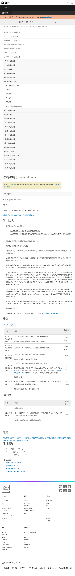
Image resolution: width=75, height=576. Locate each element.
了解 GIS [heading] (48, 496)
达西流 (8, 90)
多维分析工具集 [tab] (10, 131)
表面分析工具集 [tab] (10, 164)
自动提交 (6, 438)
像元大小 (13, 438)
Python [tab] (13, 325)
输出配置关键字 (60, 438)
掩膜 (52, 438)
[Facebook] (60, 486)
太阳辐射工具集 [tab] (10, 160)
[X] (65, 486)
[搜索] (67, 2)
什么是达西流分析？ (12, 469)
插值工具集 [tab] (8, 114)
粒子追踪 (8, 98)
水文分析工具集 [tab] (10, 110)
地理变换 (47, 438)
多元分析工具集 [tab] (10, 135)
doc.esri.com (47, 17)
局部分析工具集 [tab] (10, 118)
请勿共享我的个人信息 (65, 568)
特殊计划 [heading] (26, 527)
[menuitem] (13, 501)
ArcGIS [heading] (4, 496)
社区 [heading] (25, 496)
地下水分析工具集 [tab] (11, 81)
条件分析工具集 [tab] (10, 61)
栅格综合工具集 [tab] (10, 77)
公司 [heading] (3, 527)
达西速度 (8, 94)
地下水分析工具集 (41, 26)
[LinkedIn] (69, 486)
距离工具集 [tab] (8, 69)
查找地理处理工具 (12, 466)
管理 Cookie (52, 568)
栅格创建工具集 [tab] (10, 147)
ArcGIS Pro (6, 8)
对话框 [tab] (6, 325)
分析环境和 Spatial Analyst (12, 40)
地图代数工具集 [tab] (10, 123)
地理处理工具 (14, 26)
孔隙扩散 (8, 102)
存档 (14, 184)
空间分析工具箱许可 (10, 53)
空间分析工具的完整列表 (11, 36)
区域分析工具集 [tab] (10, 168)
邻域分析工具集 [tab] (10, 139)
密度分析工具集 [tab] (10, 65)
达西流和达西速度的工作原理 (15, 472)
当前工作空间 (34, 438)
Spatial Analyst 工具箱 (27, 26)
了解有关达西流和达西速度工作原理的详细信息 (19, 215)
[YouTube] (69, 490)
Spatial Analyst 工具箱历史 (12, 57)
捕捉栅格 (20, 440)
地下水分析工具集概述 (13, 85)
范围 (41, 438)
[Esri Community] (60, 490)
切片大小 (27, 440)
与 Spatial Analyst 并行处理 (12, 48)
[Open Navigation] (72, 2)
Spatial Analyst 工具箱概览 (12, 32)
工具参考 (5, 13)
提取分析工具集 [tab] (10, 73)
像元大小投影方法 (23, 438)
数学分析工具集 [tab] (10, 127)
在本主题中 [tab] (7, 194)
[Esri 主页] (5, 2)
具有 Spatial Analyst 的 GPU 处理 (14, 44)
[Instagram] (65, 490)
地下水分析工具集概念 (15, 106)
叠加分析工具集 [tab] (10, 143)
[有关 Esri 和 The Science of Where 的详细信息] (6, 489)
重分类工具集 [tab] (9, 151)
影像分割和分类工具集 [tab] (12, 155)
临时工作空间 (11, 440)
